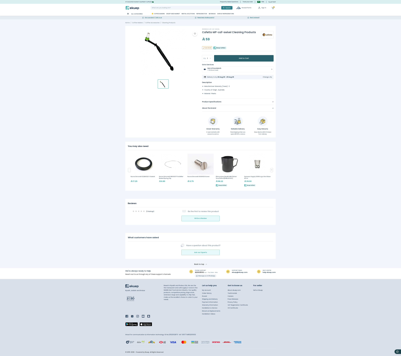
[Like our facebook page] (128, 316)
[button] (260, 2)
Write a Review (200, 218)
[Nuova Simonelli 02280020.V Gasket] (144, 170)
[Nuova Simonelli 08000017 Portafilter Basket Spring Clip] (172, 170)
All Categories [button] (137, 14)
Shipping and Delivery (210, 299)
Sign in (263, 8)
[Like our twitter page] (133, 316)
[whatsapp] (398, 351)
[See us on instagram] (139, 316)
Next (271, 170)
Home (127, 23)
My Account (206, 290)
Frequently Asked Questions (229, 2)
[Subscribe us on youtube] (144, 316)
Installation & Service (209, 308)
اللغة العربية (272, 2)
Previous (129, 170)
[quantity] (207, 58)
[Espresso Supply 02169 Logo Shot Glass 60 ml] (257, 170)
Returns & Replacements (211, 311)
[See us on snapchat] (150, 316)
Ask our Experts (200, 252)
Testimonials (232, 293)
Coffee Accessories (152, 23)
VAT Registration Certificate (238, 305)
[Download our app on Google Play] (131, 325)
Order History (207, 293)
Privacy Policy (232, 302)
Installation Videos (208, 314)
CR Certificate (233, 308)
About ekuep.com (234, 290)
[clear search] (220, 8)
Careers (230, 296)
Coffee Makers (137, 23)
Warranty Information (210, 305)
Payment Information (210, 302)
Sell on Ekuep (258, 290)
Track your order (248, 2)
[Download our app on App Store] (146, 325)
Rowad (204, 296)
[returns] (263, 121)
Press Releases (233, 299)
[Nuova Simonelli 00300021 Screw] (200, 170)
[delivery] (238, 121)
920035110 (199, 272)
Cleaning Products (168, 23)
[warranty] (213, 121)
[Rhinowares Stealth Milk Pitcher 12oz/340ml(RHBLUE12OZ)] (229, 170)
